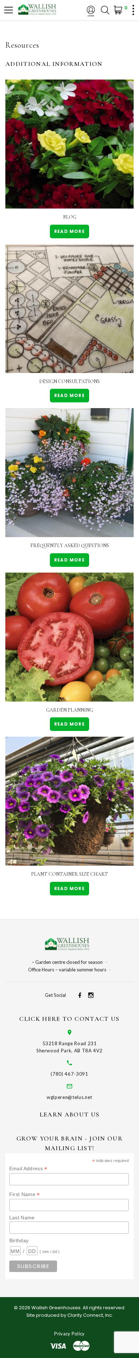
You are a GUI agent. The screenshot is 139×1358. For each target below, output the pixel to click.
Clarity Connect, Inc (89, 1315)
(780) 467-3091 (69, 1074)
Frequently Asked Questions (69, 545)
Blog (69, 217)
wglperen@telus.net (69, 1097)
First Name (24, 1194)
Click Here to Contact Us (69, 1019)
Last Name (22, 1217)
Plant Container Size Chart (69, 874)
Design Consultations (69, 381)
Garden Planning (69, 710)
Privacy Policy (69, 1334)
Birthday (19, 1240)
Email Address (28, 1168)
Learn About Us (70, 1114)
